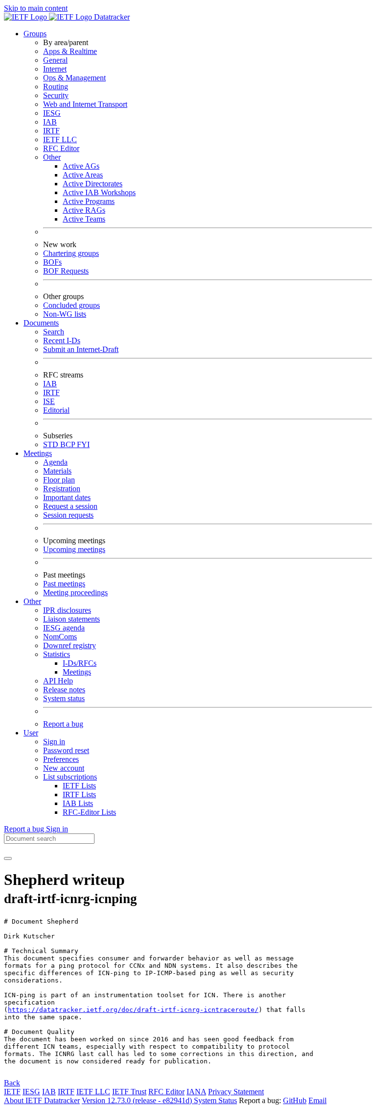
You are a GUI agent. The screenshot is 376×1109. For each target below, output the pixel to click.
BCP (68, 444)
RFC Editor (61, 148)
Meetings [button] (38, 453)
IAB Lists (78, 803)
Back (12, 1083)
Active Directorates (92, 183)
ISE (49, 401)
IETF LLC (60, 139)
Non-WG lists (64, 314)
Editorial (56, 410)
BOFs (52, 262)
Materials (57, 471)
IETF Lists (79, 785)
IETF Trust (129, 1091)
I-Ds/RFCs (79, 663)
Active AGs (81, 166)
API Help (58, 681)
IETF (12, 1091)
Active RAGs (84, 210)
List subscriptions (70, 777)
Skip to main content (36, 8)
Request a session (70, 506)
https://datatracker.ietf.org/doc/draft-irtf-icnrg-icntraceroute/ (133, 1009)
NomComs (60, 636)
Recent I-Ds (61, 340)
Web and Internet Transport (85, 104)
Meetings (77, 672)
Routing (55, 86)
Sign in (54, 741)
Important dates (67, 497)
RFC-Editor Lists (89, 812)
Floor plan (59, 480)
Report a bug (63, 724)
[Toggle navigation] (8, 858)
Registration (61, 488)
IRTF (51, 130)
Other (52, 157)
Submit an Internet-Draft (80, 349)
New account (63, 768)
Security (56, 95)
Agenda (55, 462)
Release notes (64, 689)
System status (64, 698)
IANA (196, 1091)
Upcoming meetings (74, 549)
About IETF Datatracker (42, 1100)
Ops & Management (74, 78)
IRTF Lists (79, 794)
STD (51, 444)
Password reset (66, 750)
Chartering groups (71, 253)
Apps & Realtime (70, 51)
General (55, 60)
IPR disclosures (67, 610)
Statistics (56, 654)
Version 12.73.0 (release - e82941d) (138, 1100)
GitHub (294, 1100)
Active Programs (89, 201)
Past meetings (64, 584)
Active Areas (83, 175)
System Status (215, 1100)
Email (317, 1100)
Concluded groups (71, 305)
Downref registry (69, 645)
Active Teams (84, 219)
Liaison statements (71, 619)
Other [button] (32, 601)
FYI (83, 444)
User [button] (31, 733)
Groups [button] (35, 33)
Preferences (61, 759)
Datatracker (111, 17)
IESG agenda (64, 628)
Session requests (68, 515)
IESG (52, 113)
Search (53, 332)
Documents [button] (41, 323)
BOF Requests (66, 271)
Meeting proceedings (75, 592)
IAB (50, 122)
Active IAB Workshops (99, 192)
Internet (55, 69)
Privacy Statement (236, 1091)
